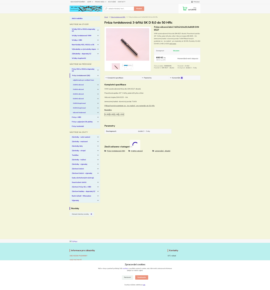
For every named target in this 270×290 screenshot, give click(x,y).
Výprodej (75, 200)
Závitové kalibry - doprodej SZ (83, 191)
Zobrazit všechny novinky (80, 214)
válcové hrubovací (79, 113)
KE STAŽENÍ (112, 2)
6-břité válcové (78, 99)
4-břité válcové (78, 94)
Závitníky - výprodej (79, 164)
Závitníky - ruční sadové (81, 137)
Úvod (106, 17)
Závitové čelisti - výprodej (82, 173)
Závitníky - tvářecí (79, 160)
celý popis (172, 44)
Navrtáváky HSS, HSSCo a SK (83, 45)
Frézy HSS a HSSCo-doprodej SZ (83, 70)
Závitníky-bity (77, 146)
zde (144, 285)
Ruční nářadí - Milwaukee (81, 196)
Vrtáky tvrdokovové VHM (81, 36)
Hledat (139, 8)
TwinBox (75, 155)
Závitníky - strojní (79, 151)
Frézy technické (78, 126)
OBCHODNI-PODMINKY (78, 256)
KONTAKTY (121, 2)
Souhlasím (141, 277)
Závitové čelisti (78, 169)
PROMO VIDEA (99, 2)
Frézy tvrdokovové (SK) (81, 75)
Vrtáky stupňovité (79, 58)
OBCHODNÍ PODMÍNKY (77, 2)
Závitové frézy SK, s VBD (81, 187)
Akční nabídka (77, 18)
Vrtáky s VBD (77, 40)
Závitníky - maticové (80, 142)
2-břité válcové (78, 85)
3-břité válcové (78, 89)
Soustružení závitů (79, 182)
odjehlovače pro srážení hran (83, 80)
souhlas (125, 268)
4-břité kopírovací (79, 108)
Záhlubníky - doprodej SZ (81, 54)
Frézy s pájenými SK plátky (82, 122)
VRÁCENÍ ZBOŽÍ (76, 260)
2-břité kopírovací (79, 103)
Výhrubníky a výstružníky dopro (84, 49)
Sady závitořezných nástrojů (83, 178)
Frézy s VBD (76, 117)
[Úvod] (86, 9)
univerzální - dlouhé (162, 151)
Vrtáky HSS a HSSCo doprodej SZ (83, 30)
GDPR (89, 2)
